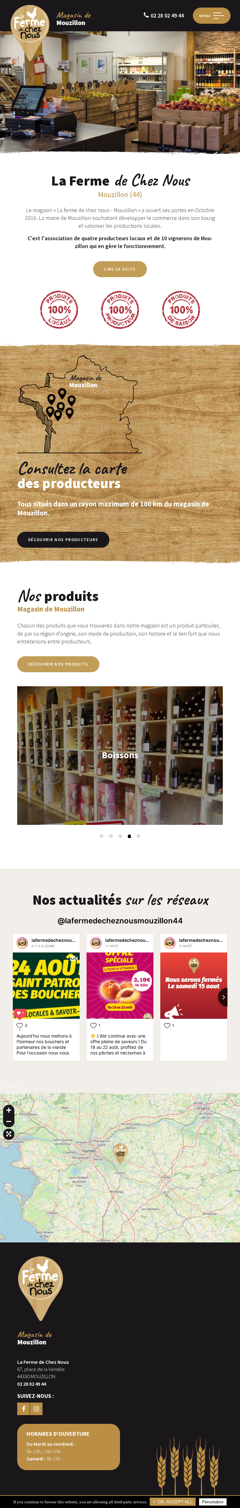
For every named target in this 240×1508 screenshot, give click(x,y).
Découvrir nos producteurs (63, 539)
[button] (101, 836)
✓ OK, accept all (172, 1502)
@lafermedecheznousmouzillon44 (120, 920)
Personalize (212, 1502)
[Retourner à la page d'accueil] (30, 60)
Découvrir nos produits (58, 664)
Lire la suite (120, 269)
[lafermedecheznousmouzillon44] (22, 943)
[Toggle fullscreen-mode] (8, 1134)
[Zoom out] (8, 1121)
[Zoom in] (8, 1110)
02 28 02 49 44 (167, 15)
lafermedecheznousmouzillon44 (67, 940)
